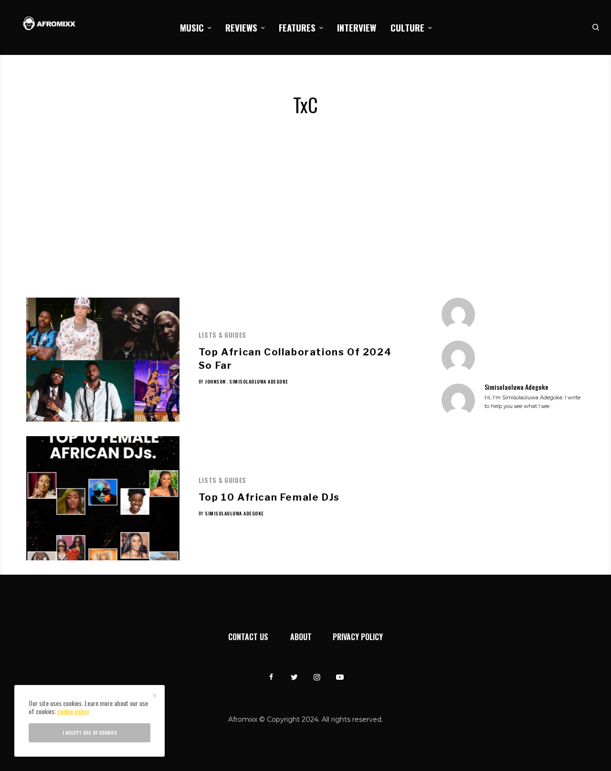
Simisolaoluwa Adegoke (258, 381)
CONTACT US (248, 636)
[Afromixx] (49, 24)
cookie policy (73, 711)
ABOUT (301, 636)
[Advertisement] (305, 226)
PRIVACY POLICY (358, 636)
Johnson (215, 381)
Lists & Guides (222, 335)
